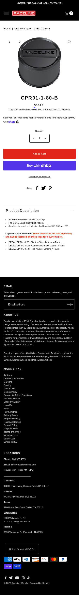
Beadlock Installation (14, 378)
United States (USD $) (21, 549)
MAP (6, 408)
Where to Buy (10, 442)
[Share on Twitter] (44, 188)
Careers (8, 382)
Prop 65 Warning (12, 418)
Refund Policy (10, 425)
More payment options (39, 176)
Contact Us (9, 388)
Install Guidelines (12, 398)
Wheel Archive (11, 435)
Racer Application (12, 422)
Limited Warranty (12, 402)
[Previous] (9, 41)
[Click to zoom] (69, 41)
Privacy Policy (11, 415)
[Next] (19, 41)
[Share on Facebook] (37, 188)
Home (7, 28)
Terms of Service (12, 432)
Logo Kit (8, 405)
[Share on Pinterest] (50, 188)
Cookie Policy (10, 392)
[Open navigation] (6, 13)
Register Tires (11, 428)
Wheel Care (9, 438)
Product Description (22, 210)
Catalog (7, 385)
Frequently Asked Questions (18, 395)
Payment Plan (10, 412)
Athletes (8, 375)
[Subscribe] (70, 304)
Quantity (39, 131)
